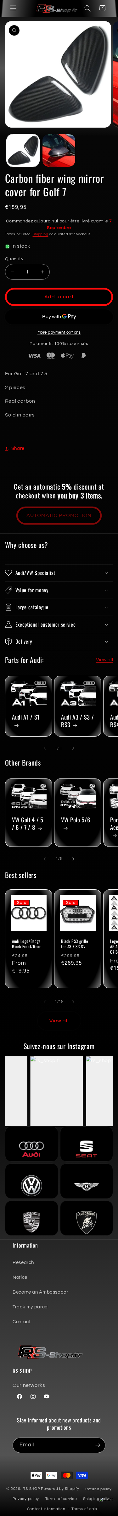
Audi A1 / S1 (26, 717)
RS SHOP (31, 1489)
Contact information (46, 1509)
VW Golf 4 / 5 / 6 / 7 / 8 (27, 823)
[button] (13, 8)
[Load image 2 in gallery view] (58, 150)
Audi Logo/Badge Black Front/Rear (26, 944)
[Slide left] (45, 748)
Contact (22, 1321)
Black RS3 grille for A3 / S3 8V (74, 944)
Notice (20, 1277)
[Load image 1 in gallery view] (23, 150)
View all (104, 660)
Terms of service (61, 1499)
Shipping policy (97, 1499)
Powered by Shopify (60, 1489)
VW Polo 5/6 (75, 820)
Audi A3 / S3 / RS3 (77, 720)
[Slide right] (73, 748)
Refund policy (98, 1489)
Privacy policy (26, 1499)
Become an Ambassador (40, 1292)
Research (23, 1262)
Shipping (40, 234)
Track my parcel (30, 1307)
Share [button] (18, 448)
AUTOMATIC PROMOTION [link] (59, 515)
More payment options (59, 332)
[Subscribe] (98, 1445)
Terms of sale (84, 1509)
